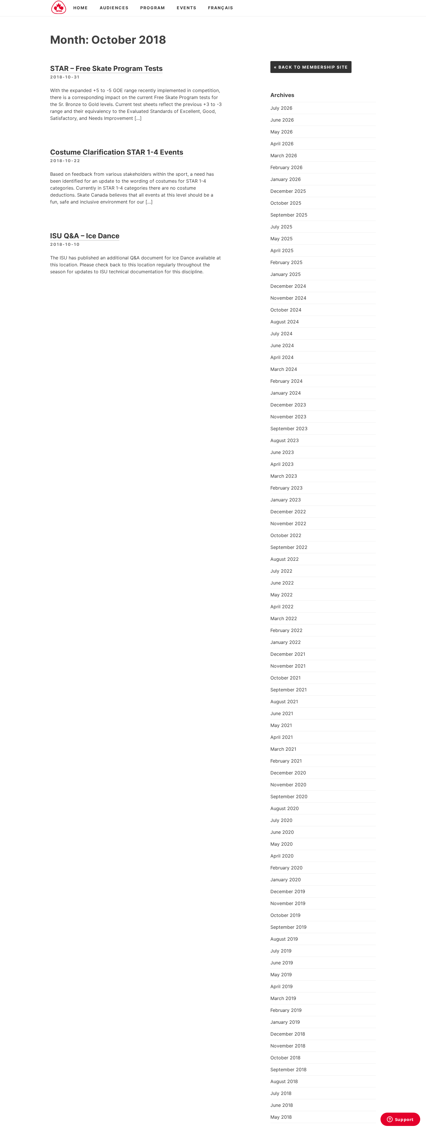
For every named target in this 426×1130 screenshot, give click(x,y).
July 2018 (281, 1093)
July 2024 (281, 333)
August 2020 (284, 808)
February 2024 (286, 381)
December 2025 (288, 191)
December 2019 (287, 891)
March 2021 (283, 749)
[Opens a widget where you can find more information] (400, 1120)
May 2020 (281, 844)
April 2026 (282, 143)
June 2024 (282, 345)
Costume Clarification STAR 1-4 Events (116, 152)
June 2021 (281, 713)
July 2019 (281, 951)
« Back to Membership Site (311, 67)
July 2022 (281, 571)
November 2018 (287, 1046)
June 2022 (282, 583)
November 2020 (288, 784)
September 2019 (288, 927)
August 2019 (284, 939)
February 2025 (286, 262)
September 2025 (288, 215)
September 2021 (288, 690)
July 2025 (281, 227)
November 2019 (287, 903)
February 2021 (286, 761)
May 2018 (281, 1117)
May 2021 (281, 725)
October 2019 (285, 915)
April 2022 (282, 606)
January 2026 (285, 179)
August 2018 (284, 1081)
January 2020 (285, 879)
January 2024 (285, 393)
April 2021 (281, 737)
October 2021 (285, 678)
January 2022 (285, 642)
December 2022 (288, 511)
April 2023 (282, 464)
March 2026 (283, 155)
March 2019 (283, 998)
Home (80, 7)
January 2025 (285, 274)
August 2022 (284, 559)
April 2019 (281, 986)
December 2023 (288, 405)
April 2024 (282, 357)
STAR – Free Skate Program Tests (106, 68)
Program (152, 7)
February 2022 (286, 630)
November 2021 (287, 666)
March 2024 (283, 369)
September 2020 (288, 796)
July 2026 (281, 108)
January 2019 (285, 1022)
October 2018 (285, 1058)
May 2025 (281, 238)
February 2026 (286, 167)
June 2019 (281, 963)
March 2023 (283, 476)
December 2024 (288, 286)
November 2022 (288, 523)
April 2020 (282, 856)
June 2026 (282, 120)
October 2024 (285, 310)
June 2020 (282, 832)
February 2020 (286, 868)
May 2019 (281, 974)
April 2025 (282, 250)
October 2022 (285, 535)
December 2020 (288, 773)
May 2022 (281, 595)
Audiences (114, 7)
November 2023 (288, 417)
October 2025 (285, 203)
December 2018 (287, 1034)
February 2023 (286, 488)
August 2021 (284, 701)
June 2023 (282, 452)
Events (186, 7)
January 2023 (285, 500)
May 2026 (281, 132)
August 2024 (284, 322)
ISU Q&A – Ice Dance (84, 236)
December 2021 (287, 654)
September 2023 (288, 428)
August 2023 (284, 440)
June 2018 (281, 1105)
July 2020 (281, 820)
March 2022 (283, 618)
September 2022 (288, 547)
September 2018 (288, 1069)
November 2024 (288, 298)
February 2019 (286, 1010)
